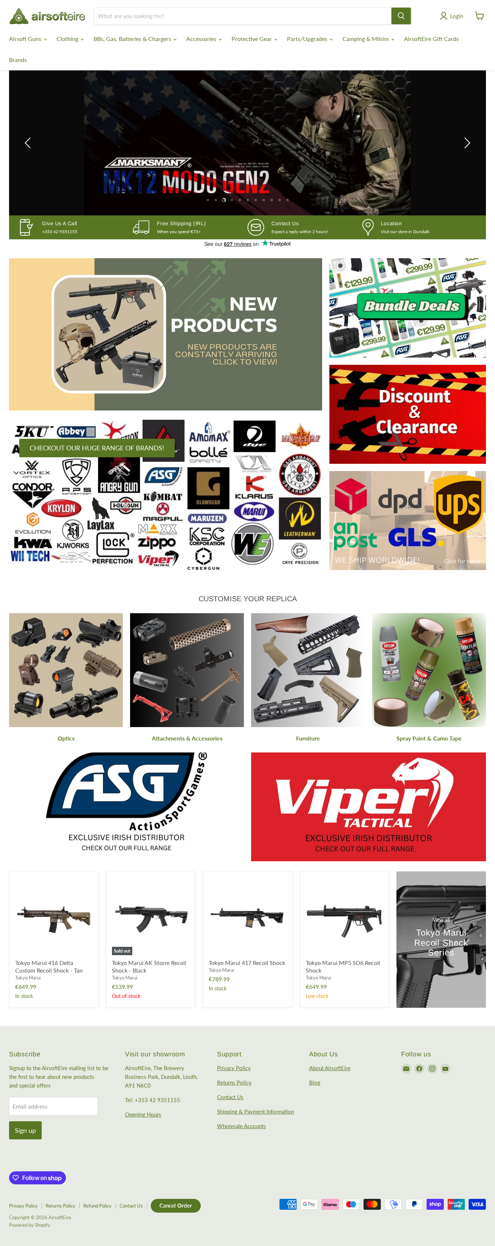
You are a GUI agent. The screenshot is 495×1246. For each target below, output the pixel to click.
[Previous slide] (29, 143)
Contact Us (230, 1097)
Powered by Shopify (29, 1225)
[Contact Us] (305, 227)
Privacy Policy (234, 1068)
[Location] (419, 227)
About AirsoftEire (329, 1068)
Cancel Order (175, 1205)
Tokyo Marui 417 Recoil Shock (247, 962)
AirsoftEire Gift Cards (431, 38)
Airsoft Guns (26, 38)
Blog (314, 1082)
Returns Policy (234, 1082)
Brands (18, 59)
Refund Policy (97, 1206)
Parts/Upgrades (308, 38)
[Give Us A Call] (75, 227)
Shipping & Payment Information (255, 1111)
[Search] (401, 16)
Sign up (25, 1130)
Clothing (68, 38)
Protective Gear (252, 38)
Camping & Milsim (366, 38)
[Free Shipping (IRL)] (190, 227)
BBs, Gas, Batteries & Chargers (132, 38)
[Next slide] (466, 143)
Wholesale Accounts (241, 1126)
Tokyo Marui (28, 978)
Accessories (202, 38)
